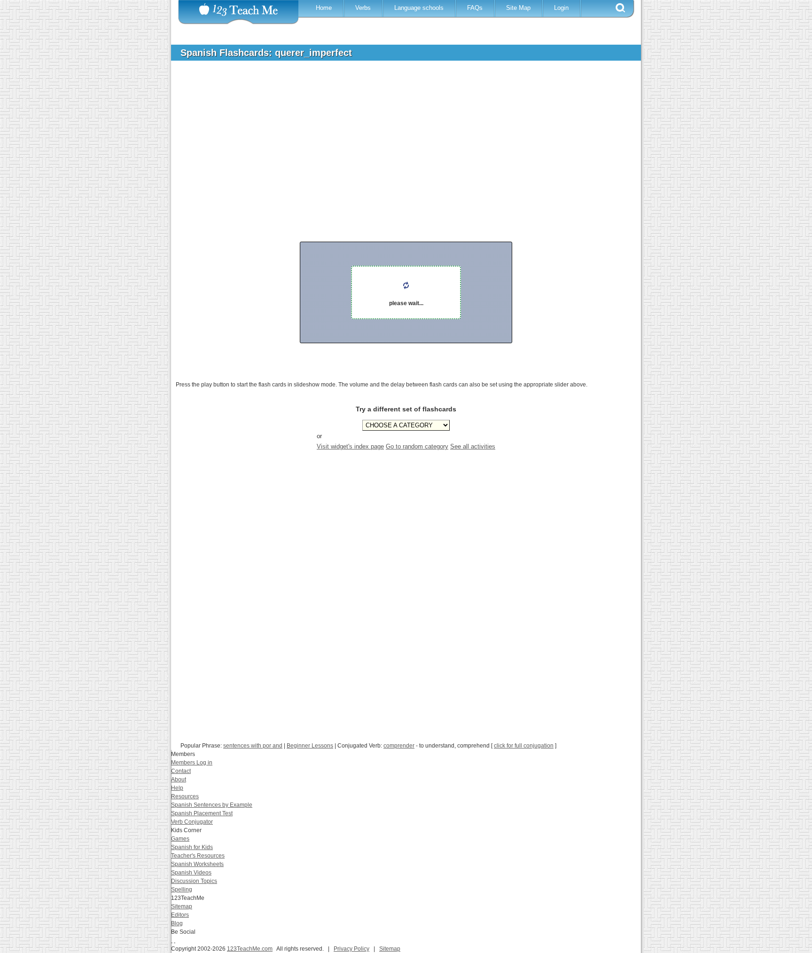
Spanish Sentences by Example (211, 805)
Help (177, 788)
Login (561, 7)
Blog (177, 923)
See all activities (472, 446)
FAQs (475, 7)
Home (324, 7)
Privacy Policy (351, 948)
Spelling (181, 889)
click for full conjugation (524, 745)
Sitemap (181, 906)
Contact (181, 771)
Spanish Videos (191, 872)
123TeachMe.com (250, 948)
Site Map (518, 7)
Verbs (363, 7)
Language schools (419, 7)
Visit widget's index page (350, 446)
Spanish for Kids (192, 847)
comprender (398, 745)
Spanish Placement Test (202, 813)
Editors (180, 915)
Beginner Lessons (310, 745)
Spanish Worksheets (197, 864)
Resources (185, 796)
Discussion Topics (194, 881)
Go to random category (417, 446)
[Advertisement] (399, 138)
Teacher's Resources (198, 855)
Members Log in (191, 762)
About (178, 779)
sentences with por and (252, 745)
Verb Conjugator (192, 822)
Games (180, 838)
